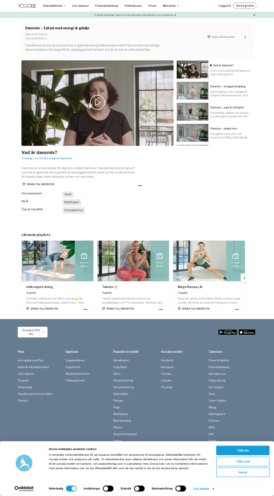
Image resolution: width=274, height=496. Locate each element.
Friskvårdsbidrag (106, 5)
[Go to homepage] (27, 5)
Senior (117, 440)
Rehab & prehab (123, 380)
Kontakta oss (217, 373)
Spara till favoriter (40, 184)
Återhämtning (122, 420)
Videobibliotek (52, 5)
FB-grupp (167, 387)
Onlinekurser (133, 5)
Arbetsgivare (217, 414)
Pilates (117, 427)
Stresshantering (123, 387)
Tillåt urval (243, 461)
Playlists (23, 400)
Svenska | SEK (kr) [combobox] (31, 332)
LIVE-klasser (26, 373)
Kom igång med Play (30, 360)
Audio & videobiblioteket (33, 367)
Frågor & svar (217, 380)
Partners (214, 420)
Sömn (117, 373)
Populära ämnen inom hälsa (35, 393)
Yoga (116, 407)
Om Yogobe (216, 387)
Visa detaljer (201, 488)
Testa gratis (245, 5)
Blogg (212, 407)
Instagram (167, 367)
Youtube (166, 373)
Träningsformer (75, 380)
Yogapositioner (75, 360)
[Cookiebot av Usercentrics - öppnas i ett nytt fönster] (24, 489)
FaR (211, 434)
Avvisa (243, 472)
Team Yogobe (217, 400)
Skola (212, 440)
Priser (152, 5)
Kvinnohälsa (120, 393)
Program (23, 380)
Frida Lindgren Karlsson (56, 158)
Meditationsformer (77, 373)
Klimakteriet (121, 360)
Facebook (167, 360)
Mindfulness (121, 414)
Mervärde (169, 5)
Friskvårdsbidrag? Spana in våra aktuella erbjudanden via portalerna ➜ (135, 14)
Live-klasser (80, 5)
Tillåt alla (243, 450)
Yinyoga (118, 400)
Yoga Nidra (120, 367)
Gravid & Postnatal (125, 434)
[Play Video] (97, 103)
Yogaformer (73, 367)
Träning (26, 158)
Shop (212, 393)
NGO (212, 427)
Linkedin (166, 380)
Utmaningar (25, 387)
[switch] (108, 489)
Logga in (224, 5)
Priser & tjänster (219, 360)
